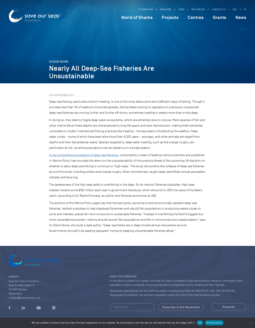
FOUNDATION (146, 9)
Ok (200, 322)
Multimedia (198, 9)
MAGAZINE (166, 9)
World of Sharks (137, 17)
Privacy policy (214, 322)
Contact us (219, 9)
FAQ (235, 9)
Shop (181, 9)
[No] (250, 323)
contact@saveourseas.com (25, 297)
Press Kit (229, 307)
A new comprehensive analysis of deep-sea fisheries (83, 155)
